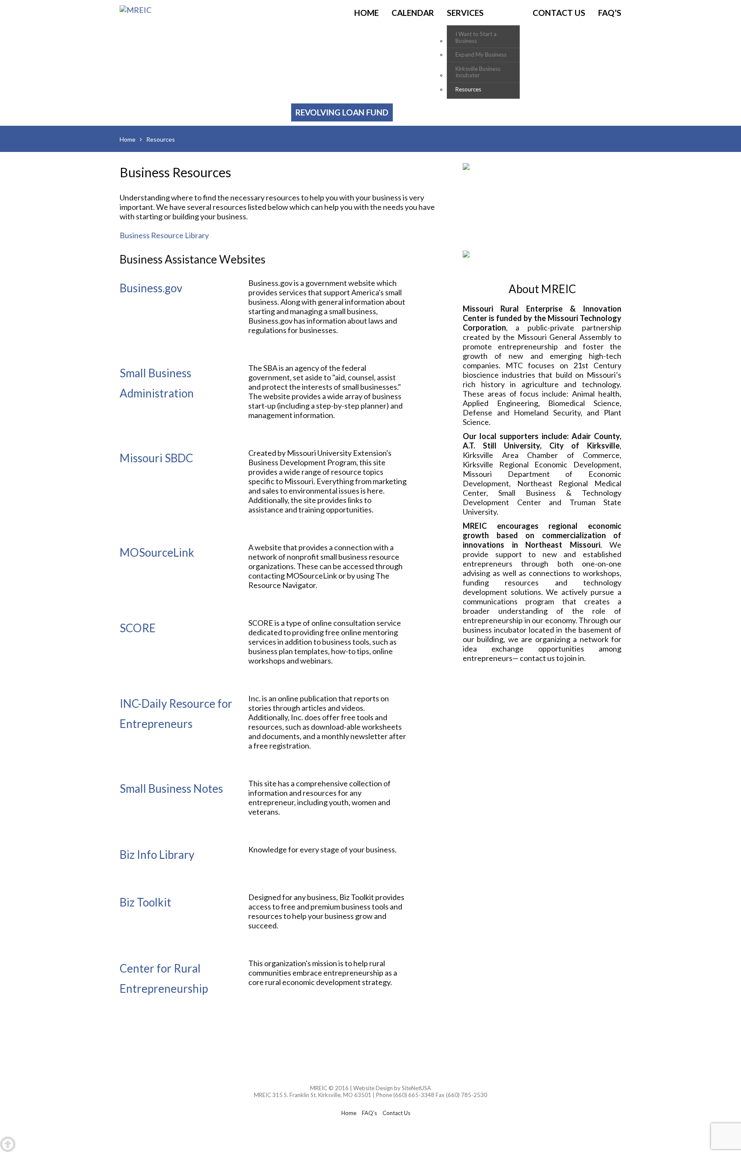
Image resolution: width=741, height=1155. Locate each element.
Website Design (373, 1088)
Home (366, 13)
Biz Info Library (157, 854)
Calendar (413, 13)
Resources (468, 89)
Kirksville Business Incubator (477, 72)
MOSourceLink (157, 552)
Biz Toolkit (145, 902)
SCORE (138, 628)
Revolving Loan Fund (342, 112)
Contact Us (559, 13)
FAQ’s (609, 13)
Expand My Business (480, 55)
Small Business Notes (171, 788)
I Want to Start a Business (476, 37)
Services (465, 13)
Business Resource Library (164, 235)
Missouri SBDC (156, 458)
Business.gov (151, 288)
